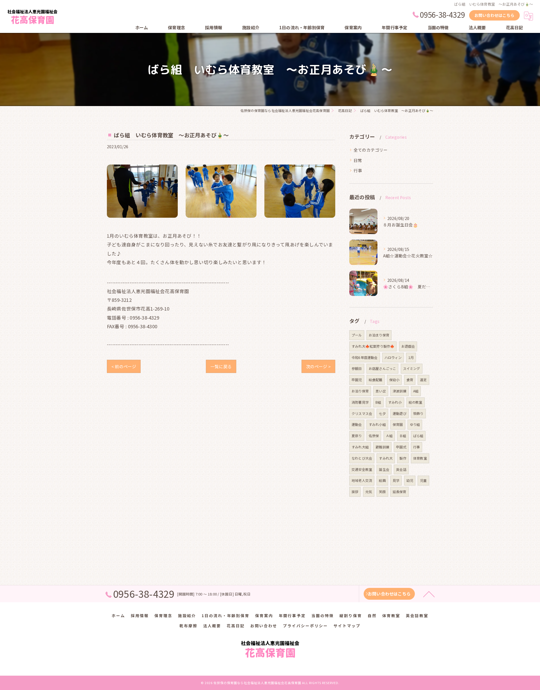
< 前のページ (123, 366)
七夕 (382, 413)
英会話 (401, 469)
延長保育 (399, 491)
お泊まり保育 (379, 334)
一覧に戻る (221, 366)
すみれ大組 (360, 446)
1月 (411, 357)
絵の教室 (415, 402)
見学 (396, 480)
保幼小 (394, 379)
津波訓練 (399, 390)
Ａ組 (389, 435)
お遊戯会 (408, 346)
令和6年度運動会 (365, 357)
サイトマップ (347, 625)
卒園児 (357, 379)
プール (357, 334)
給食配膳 (375, 379)
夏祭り (357, 435)
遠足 (423, 379)
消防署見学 (360, 402)
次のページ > (318, 366)
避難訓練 (382, 446)
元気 (368, 491)
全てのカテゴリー (371, 150)
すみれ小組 (377, 424)
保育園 (398, 424)
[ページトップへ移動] (429, 593)
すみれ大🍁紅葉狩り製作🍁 (373, 346)
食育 (409, 379)
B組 (378, 402)
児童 (423, 480)
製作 (402, 458)
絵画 (382, 480)
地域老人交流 (362, 480)
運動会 (357, 424)
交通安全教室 (362, 469)
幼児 (409, 480)
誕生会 (384, 469)
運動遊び (399, 413)
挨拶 (355, 491)
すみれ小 (395, 402)
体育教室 (420, 458)
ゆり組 (415, 424)
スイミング (411, 368)
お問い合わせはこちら (494, 15)
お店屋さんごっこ (382, 368)
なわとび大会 (362, 458)
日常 (358, 160)
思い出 (380, 390)
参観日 (357, 368)
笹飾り (418, 413)
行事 (358, 170)
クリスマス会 (362, 413)
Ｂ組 (402, 435)
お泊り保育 (360, 390)
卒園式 (401, 446)
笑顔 (382, 491)
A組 (415, 390)
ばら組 (418, 435)
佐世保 (374, 435)
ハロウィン (393, 357)
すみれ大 (386, 458)
